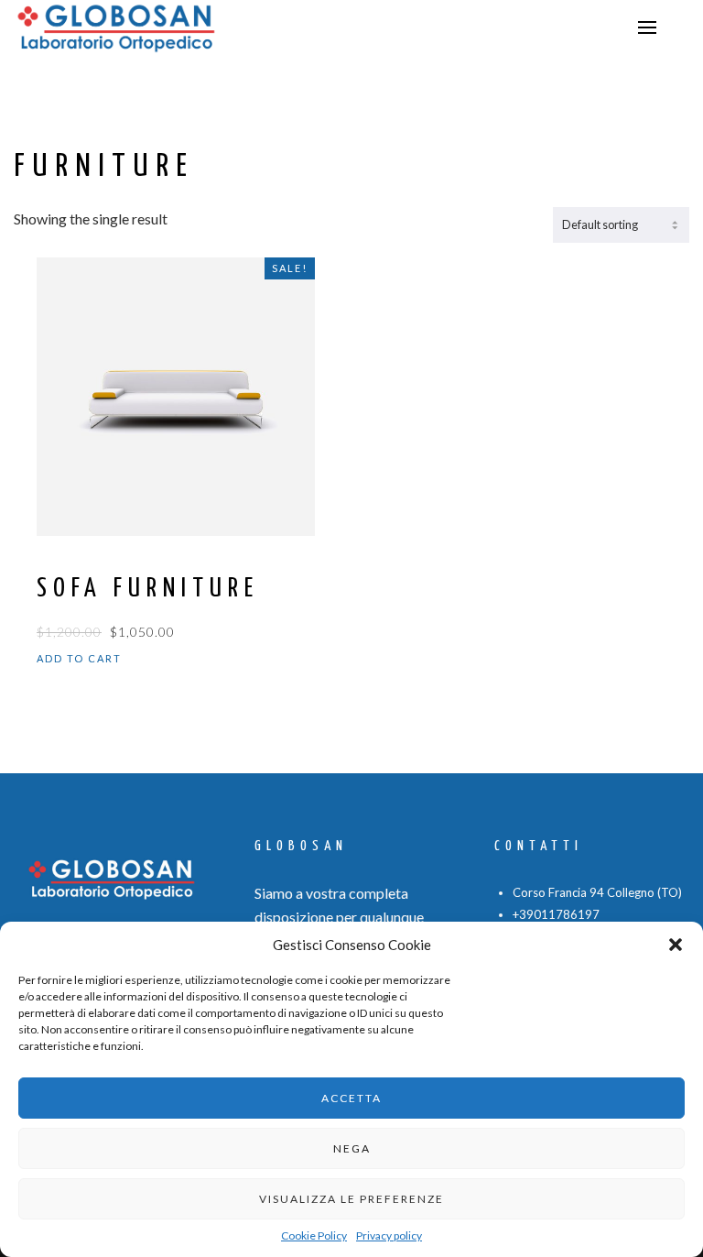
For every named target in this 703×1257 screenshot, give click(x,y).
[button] (675, 944)
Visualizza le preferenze (351, 1199)
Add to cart (79, 658)
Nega (352, 1148)
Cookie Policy (314, 1235)
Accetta (351, 1098)
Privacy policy (389, 1235)
